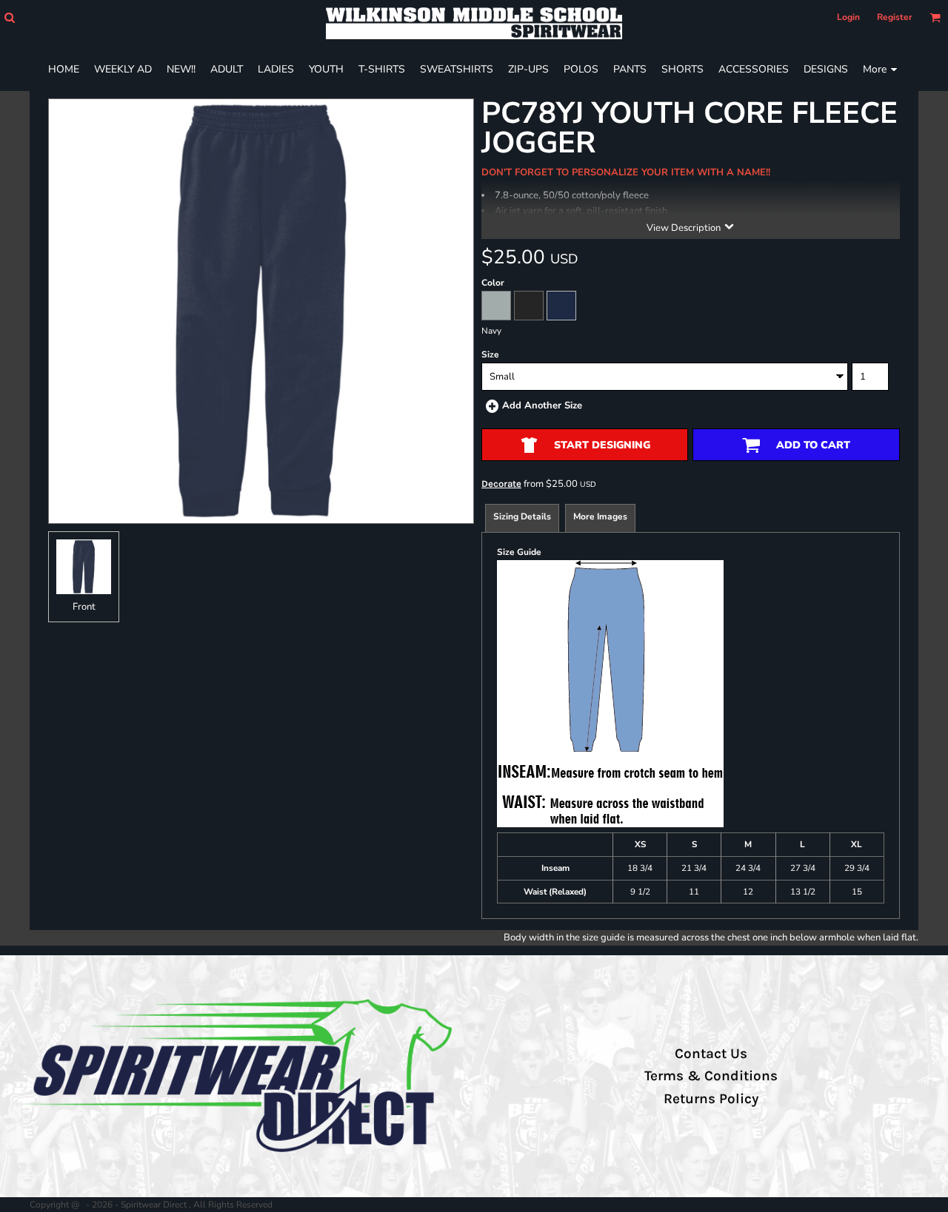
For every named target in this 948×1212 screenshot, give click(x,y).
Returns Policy (711, 1099)
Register (894, 17)
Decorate (501, 483)
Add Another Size (542, 405)
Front (84, 606)
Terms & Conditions (711, 1076)
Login (848, 17)
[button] (9, 17)
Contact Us (711, 1054)
